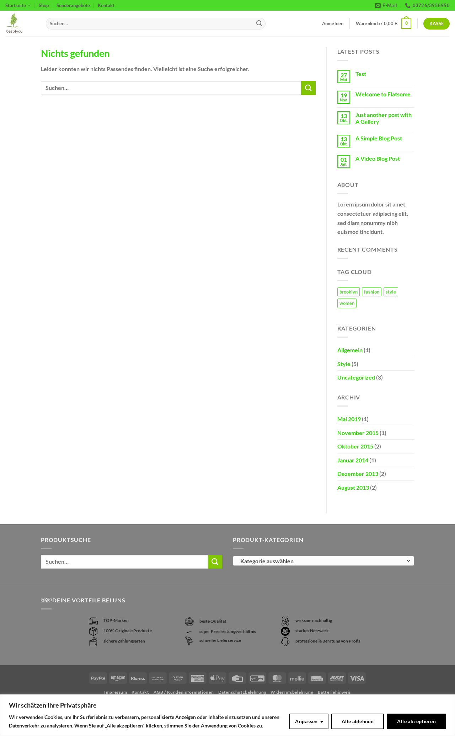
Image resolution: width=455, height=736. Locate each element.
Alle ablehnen (358, 721)
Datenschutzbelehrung (242, 692)
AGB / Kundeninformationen (184, 692)
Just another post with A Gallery (383, 118)
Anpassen (306, 721)
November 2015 (358, 432)
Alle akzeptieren (416, 721)
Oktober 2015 (355, 446)
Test (360, 73)
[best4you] (20, 23)
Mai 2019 (349, 418)
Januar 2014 (352, 460)
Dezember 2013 (357, 473)
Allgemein (350, 349)
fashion (371, 292)
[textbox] (321, 561)
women (346, 303)
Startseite (15, 5)
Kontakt (106, 5)
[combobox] (323, 561)
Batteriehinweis (334, 692)
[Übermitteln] (259, 24)
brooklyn (348, 292)
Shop (44, 5)
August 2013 (353, 487)
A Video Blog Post (377, 158)
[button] (384, 24)
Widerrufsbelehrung (292, 692)
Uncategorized (356, 377)
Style (343, 363)
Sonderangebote (73, 5)
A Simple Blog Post (378, 138)
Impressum (115, 692)
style (391, 292)
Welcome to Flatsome (383, 94)
